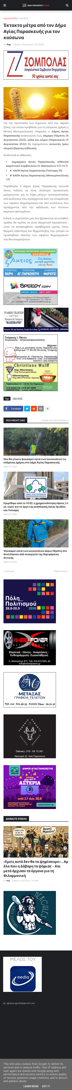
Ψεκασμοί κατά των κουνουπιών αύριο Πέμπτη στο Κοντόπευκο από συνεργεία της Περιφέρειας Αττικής (35, 554)
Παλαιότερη (60, 571)
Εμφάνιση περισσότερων (55, 420)
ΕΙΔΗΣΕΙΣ (23, 18)
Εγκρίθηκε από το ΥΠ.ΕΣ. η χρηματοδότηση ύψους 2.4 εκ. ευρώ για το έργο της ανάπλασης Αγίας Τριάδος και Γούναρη (35, 506)
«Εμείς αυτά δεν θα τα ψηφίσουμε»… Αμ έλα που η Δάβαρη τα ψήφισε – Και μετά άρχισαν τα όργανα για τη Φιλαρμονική (35, 869)
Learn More (30, 1086)
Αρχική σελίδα (10, 18)
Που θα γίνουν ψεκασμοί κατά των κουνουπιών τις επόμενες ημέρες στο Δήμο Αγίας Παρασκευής (34, 461)
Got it (46, 1086)
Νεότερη (9, 571)
